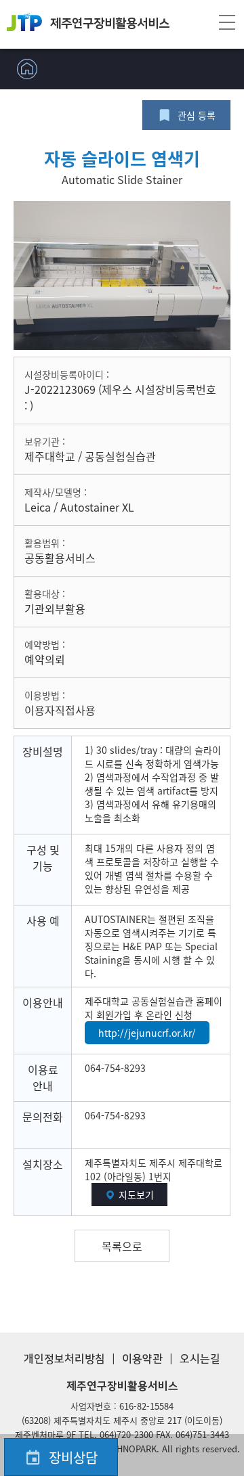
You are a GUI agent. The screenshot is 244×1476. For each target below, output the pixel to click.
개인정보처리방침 (64, 1359)
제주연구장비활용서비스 (109, 23)
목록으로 (122, 1246)
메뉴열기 (227, 24)
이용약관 (142, 1359)
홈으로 (27, 69)
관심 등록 (197, 115)
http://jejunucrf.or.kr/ (147, 1032)
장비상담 (73, 1457)
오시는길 (200, 1359)
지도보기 (136, 1194)
